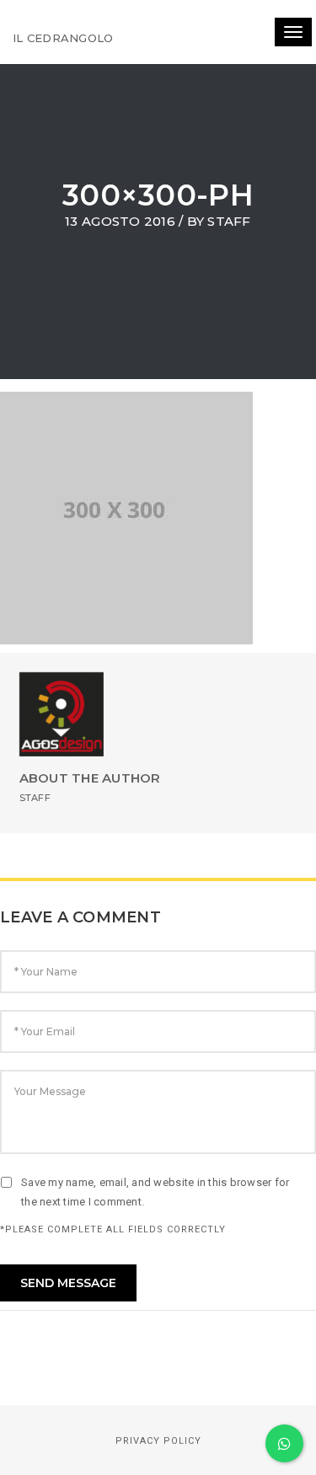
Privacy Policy (158, 1440)
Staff (228, 221)
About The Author (90, 778)
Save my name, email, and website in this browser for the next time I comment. (155, 1192)
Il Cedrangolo (63, 38)
